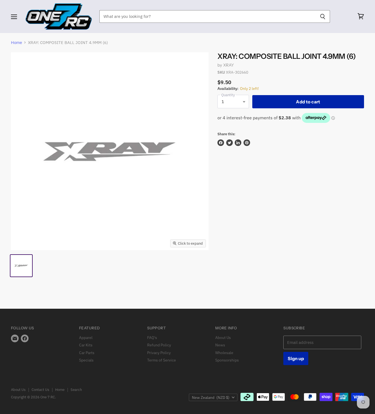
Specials (86, 360)
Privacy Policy (159, 352)
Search (76, 389)
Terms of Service (161, 360)
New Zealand (211, 397)
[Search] (322, 16)
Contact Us (40, 389)
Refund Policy (159, 345)
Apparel (86, 337)
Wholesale (224, 352)
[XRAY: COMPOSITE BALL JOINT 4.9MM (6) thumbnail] (21, 266)
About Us (223, 337)
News (220, 345)
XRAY (228, 65)
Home (16, 42)
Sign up (296, 358)
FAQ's (152, 337)
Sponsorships (227, 360)
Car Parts (86, 352)
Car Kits (86, 345)
